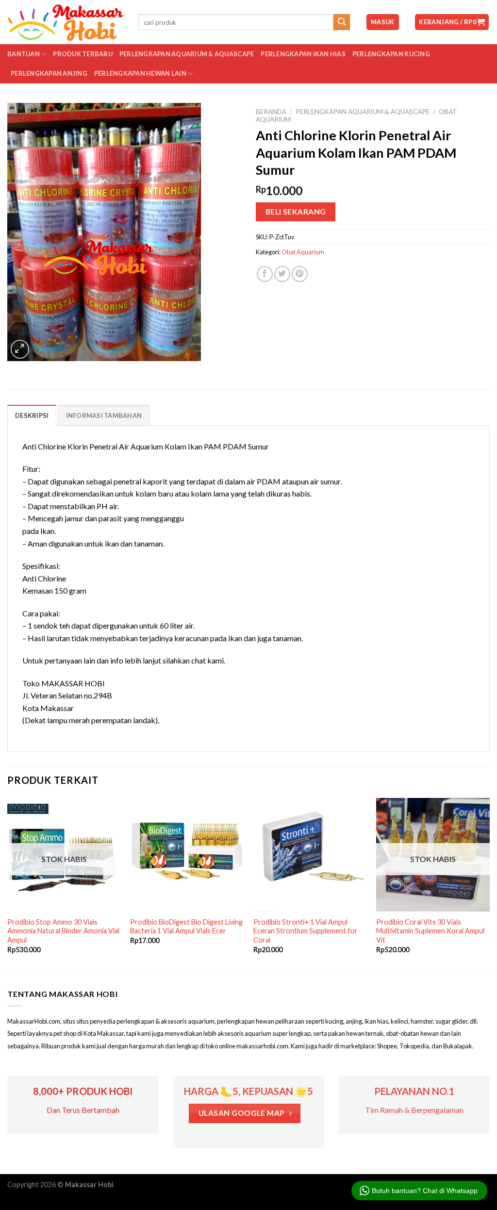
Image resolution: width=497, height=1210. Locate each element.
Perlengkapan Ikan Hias (303, 54)
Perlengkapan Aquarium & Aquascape (186, 54)
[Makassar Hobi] (65, 22)
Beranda (271, 112)
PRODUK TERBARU (83, 54)
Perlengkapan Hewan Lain (140, 73)
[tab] (31, 415)
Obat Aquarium (303, 252)
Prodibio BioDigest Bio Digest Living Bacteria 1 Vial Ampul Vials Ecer (186, 926)
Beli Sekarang (295, 211)
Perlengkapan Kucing (391, 54)
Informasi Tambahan (104, 415)
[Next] (489, 884)
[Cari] (341, 22)
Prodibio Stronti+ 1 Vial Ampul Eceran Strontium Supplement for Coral (305, 931)
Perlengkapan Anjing (49, 73)
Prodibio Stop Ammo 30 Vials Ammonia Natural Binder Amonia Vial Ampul (63, 931)
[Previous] (7, 884)
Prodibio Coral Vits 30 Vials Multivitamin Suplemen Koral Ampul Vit (430, 931)
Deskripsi (32, 415)
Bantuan (23, 54)
